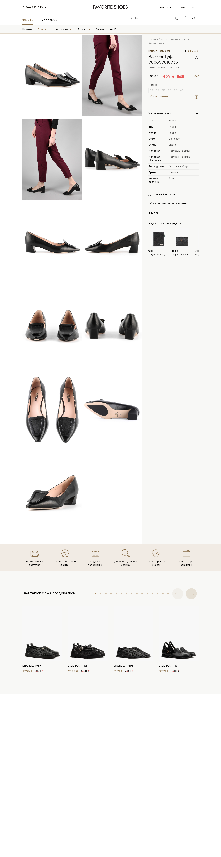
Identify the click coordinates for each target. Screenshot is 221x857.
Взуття (42, 29)
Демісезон (175, 139)
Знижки (100, 29)
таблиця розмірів (158, 96)
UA (183, 7)
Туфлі (172, 127)
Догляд (82, 29)
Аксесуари (61, 29)
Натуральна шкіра (180, 151)
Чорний (173, 133)
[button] (95, 593)
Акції (113, 29)
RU (193, 7)
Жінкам (27, 20)
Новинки (27, 29)
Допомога (161, 7)
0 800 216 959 (32, 7)
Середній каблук (179, 166)
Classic (172, 145)
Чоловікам (50, 20)
